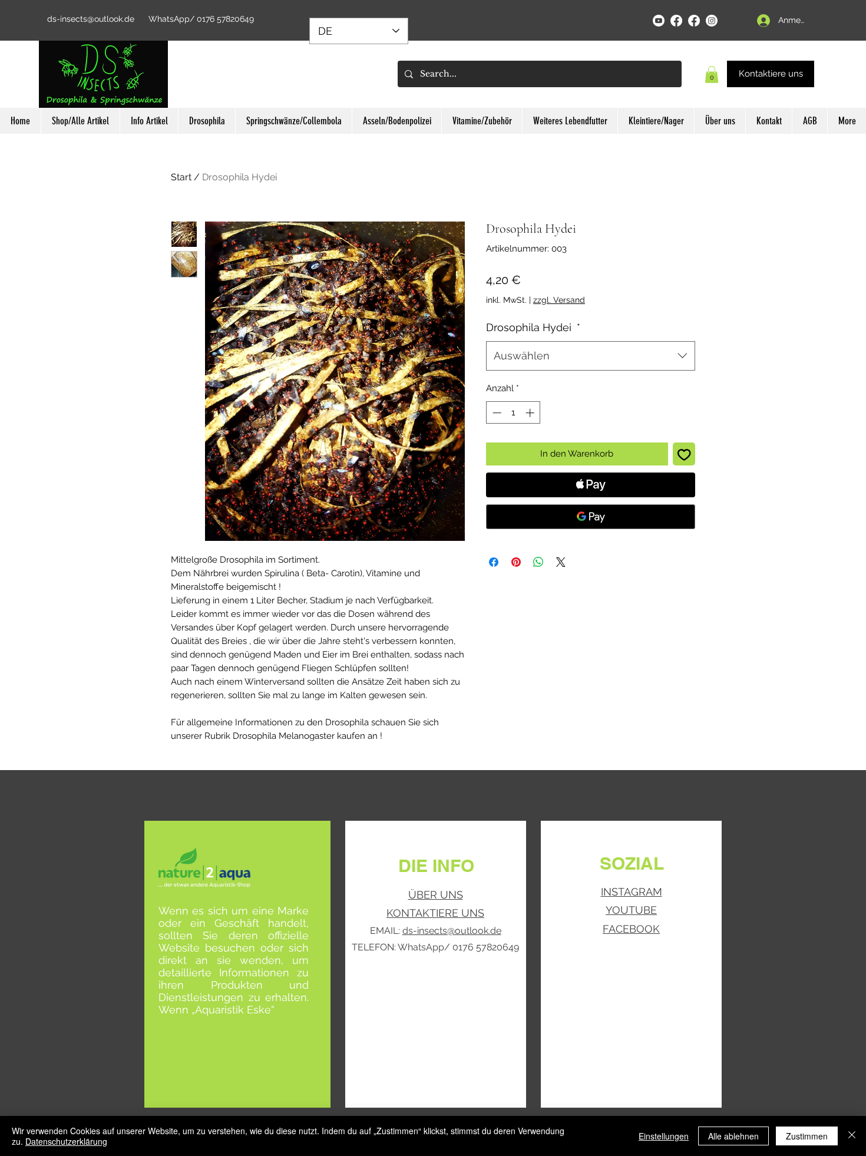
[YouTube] (659, 21)
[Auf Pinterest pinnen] (516, 562)
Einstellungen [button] (664, 1136)
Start (181, 177)
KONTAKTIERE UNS (435, 913)
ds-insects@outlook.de (90, 19)
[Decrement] (496, 413)
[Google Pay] (590, 516)
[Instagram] (712, 21)
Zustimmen (807, 1136)
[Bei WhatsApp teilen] (538, 562)
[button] (712, 74)
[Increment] (531, 413)
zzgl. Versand (559, 300)
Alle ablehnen (733, 1136)
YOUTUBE (631, 910)
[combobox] (590, 356)
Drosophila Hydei (533, 327)
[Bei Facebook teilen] (494, 562)
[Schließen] (852, 1136)
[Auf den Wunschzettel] (684, 453)
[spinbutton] (513, 413)
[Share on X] (561, 562)
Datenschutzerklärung (66, 1141)
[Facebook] (676, 21)
